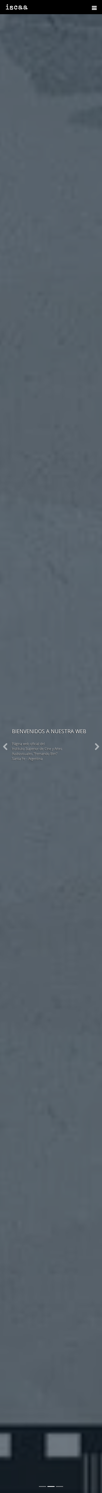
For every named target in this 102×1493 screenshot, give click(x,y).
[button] (5, 746)
